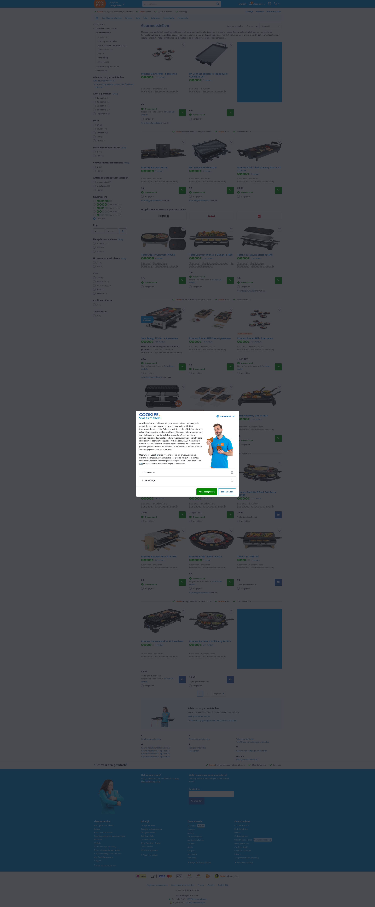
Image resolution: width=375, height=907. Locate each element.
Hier (141, 463)
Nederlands (225, 416)
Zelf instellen (227, 491)
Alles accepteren (207, 491)
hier (157, 455)
